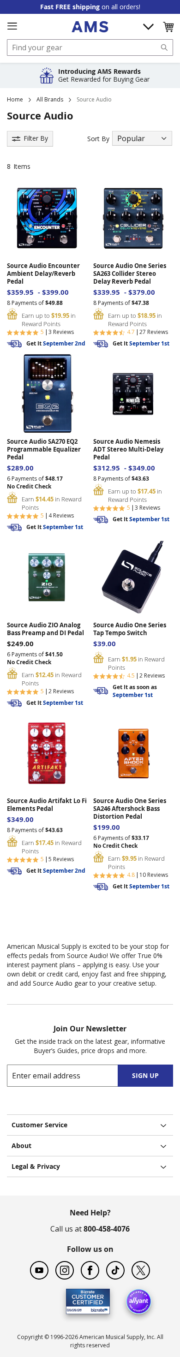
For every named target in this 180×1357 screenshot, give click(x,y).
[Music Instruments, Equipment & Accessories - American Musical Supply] (90, 26)
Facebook (90, 1270)
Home (15, 99)
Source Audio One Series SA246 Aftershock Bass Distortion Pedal (129, 809)
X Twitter (141, 1270)
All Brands (49, 99)
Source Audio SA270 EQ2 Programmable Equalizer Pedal (44, 449)
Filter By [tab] (36, 138)
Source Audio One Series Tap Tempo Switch (129, 629)
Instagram (64, 1270)
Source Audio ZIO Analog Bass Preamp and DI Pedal (45, 629)
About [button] (21, 1145)
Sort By (98, 138)
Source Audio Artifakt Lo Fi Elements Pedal (47, 805)
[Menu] (12, 26)
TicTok (115, 1270)
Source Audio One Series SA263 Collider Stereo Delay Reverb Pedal (129, 274)
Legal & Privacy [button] (36, 1166)
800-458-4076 (107, 1229)
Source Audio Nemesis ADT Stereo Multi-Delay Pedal (128, 449)
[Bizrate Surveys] (97, 1308)
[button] (168, 27)
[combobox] (90, 47)
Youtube (39, 1270)
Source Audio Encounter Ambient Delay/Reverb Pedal (43, 274)
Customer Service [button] (39, 1124)
